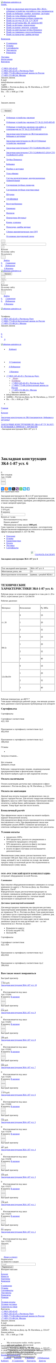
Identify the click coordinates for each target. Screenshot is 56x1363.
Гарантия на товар (9, 1307)
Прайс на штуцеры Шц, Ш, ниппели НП (24, 23)
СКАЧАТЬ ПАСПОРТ (45, 554)
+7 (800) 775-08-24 (22, 73)
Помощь (4, 1297)
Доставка (10, 545)
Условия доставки (9, 1304)
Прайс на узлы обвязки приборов (21, 16)
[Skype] (24, 488)
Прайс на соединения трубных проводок (24, 18)
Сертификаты (12, 48)
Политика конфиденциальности (21, 1356)
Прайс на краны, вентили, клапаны (22, 27)
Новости (5, 1276)
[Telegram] (28, 488)
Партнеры (5, 1279)
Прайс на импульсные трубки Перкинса (24, 30)
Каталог (4, 1274)
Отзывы (9, 45)
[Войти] (2, 331)
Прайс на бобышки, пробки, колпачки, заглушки (27, 13)
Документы (11, 50)
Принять (47, 1350)
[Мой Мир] (9, 488)
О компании (11, 43)
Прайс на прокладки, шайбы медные (22, 34)
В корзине (15, 997)
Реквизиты (11, 52)
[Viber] (17, 488)
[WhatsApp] (20, 488)
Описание (10, 536)
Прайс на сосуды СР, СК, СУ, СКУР (22, 20)
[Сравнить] (3, 483)
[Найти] (3, 257)
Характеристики (13, 541)
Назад (15, 378)
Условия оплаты (8, 1302)
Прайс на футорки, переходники (20, 25)
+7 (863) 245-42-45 (9, 68)
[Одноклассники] (6, 488)
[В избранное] (3, 479)
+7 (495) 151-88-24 (13, 75)
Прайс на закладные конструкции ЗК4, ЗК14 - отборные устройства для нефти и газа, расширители (29, 10)
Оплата (9, 543)
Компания (5, 1281)
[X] (13, 488)
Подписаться (7, 1267)
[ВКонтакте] (2, 488)
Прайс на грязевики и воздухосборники (24, 32)
